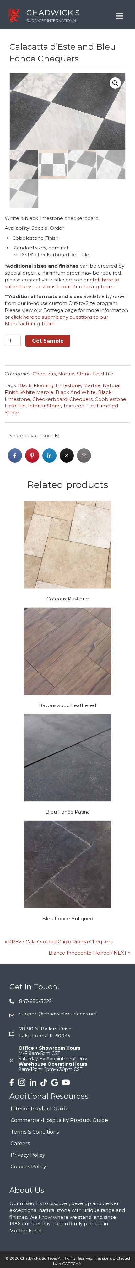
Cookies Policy (28, 1167)
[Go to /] (55, 15)
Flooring (43, 385)
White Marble (36, 392)
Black (24, 385)
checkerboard (49, 399)
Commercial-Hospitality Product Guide (59, 1120)
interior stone (44, 406)
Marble (91, 385)
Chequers (44, 374)
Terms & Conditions (35, 1132)
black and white (76, 392)
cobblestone (110, 399)
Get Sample (48, 341)
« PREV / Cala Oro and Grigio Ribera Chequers (58, 942)
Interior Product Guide (40, 1109)
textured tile (78, 406)
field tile (15, 406)
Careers (20, 1143)
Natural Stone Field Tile (85, 374)
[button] (115, 83)
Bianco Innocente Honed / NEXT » (89, 953)
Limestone (68, 385)
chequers (81, 399)
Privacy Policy (28, 1155)
